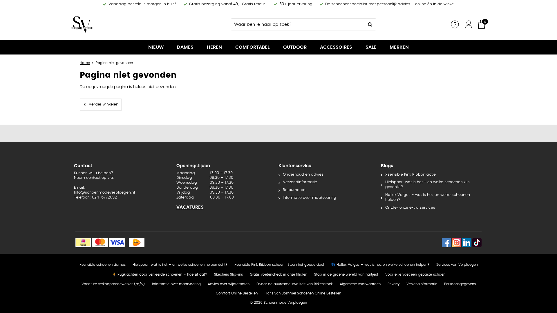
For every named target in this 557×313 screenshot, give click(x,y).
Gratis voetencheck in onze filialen (278, 274)
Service (455, 24)
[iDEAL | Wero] (83, 242)
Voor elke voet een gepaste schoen (415, 274)
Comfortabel (252, 47)
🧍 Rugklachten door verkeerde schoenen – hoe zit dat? (159, 274)
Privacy (393, 284)
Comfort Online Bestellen (237, 293)
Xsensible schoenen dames (102, 264)
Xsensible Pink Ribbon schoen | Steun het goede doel (279, 264)
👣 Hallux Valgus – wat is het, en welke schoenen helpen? (380, 264)
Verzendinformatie (300, 182)
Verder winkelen (103, 104)
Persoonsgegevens (460, 284)
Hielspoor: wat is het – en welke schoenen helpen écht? (180, 264)
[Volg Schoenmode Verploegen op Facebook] (446, 242)
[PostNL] (136, 242)
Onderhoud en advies (303, 174)
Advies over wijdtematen (228, 284)
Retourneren (294, 190)
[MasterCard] (100, 242)
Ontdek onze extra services (410, 208)
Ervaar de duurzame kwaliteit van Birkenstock (294, 284)
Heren (214, 47)
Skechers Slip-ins (228, 274)
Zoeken (370, 24)
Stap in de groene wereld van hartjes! (346, 274)
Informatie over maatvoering (309, 198)
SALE (371, 47)
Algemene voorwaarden (360, 284)
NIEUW (156, 47)
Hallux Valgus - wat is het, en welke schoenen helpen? (427, 197)
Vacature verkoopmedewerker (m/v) (113, 284)
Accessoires (336, 47)
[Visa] (117, 242)
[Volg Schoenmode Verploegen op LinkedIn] (466, 242)
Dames (185, 47)
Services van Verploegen (457, 264)
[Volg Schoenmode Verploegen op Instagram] (456, 242)
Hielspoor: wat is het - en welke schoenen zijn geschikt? (427, 184)
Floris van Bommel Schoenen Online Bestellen (303, 293)
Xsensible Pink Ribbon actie (410, 174)
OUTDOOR (295, 47)
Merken (399, 47)
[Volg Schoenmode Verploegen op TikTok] (477, 242)
